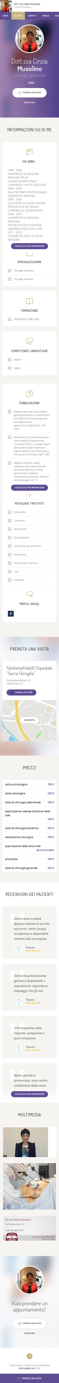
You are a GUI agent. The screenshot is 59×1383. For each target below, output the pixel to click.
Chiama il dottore (23, 692)
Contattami (29, 102)
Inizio (5, 15)
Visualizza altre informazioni (29, 246)
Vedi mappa (29, 720)
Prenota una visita (31, 1378)
